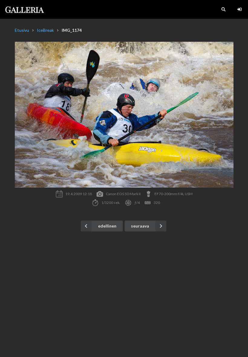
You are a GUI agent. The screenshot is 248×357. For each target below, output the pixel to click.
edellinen (107, 225)
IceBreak (45, 30)
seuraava (140, 225)
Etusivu (22, 30)
